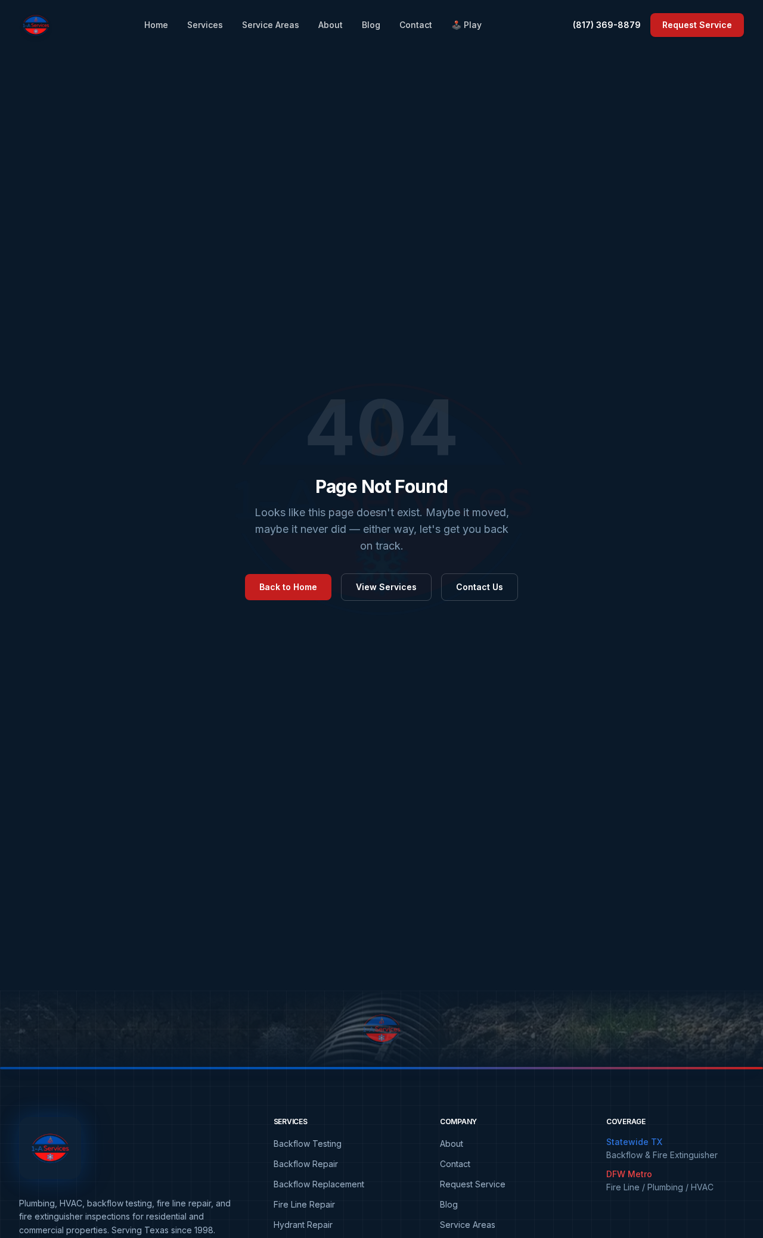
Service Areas (270, 25)
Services (205, 25)
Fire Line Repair (304, 1204)
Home (156, 25)
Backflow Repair (306, 1164)
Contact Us (479, 587)
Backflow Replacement (319, 1184)
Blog (371, 25)
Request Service (697, 25)
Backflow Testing (308, 1143)
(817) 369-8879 (607, 25)
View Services (386, 587)
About (330, 25)
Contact (415, 25)
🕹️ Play (466, 25)
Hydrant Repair (303, 1225)
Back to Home (288, 587)
